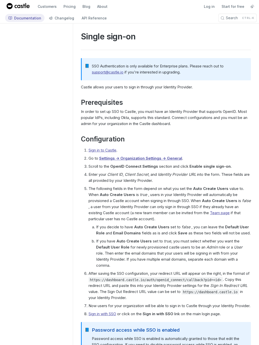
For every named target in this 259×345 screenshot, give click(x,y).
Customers (47, 6)
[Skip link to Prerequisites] (77, 102)
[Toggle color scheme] (252, 6)
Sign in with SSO (102, 313)
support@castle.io (107, 72)
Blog (86, 6)
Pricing (69, 6)
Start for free (233, 6)
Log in (209, 6)
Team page (220, 212)
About (102, 6)
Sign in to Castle (102, 150)
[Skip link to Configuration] (77, 139)
